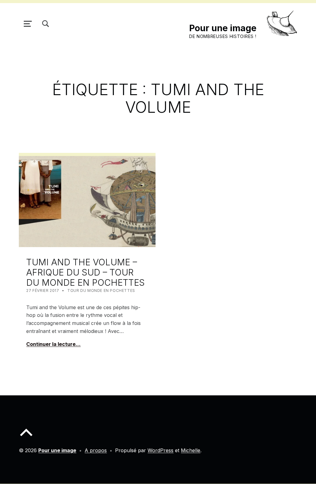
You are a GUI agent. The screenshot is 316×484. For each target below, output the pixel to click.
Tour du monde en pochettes (101, 290)
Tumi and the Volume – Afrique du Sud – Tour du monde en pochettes (85, 272)
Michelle (190, 450)
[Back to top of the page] (26, 437)
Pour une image (222, 28)
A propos (96, 450)
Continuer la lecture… (53, 344)
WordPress (160, 450)
